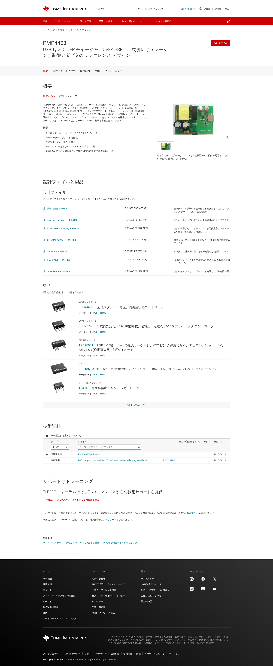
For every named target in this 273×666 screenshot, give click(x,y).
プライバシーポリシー (96, 653)
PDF (95, 313)
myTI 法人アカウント (151, 584)
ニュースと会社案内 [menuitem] (162, 21)
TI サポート (110, 519)
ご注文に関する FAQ (151, 595)
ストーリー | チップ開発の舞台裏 (59, 595)
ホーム (46, 30)
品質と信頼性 (98, 607)
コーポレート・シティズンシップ (59, 618)
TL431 (83, 388)
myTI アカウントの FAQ (103, 613)
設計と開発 (58, 30)
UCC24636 (86, 307)
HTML (103, 313)
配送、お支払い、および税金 (155, 590)
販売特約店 (146, 601)
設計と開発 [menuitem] (85, 21)
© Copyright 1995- (54, 659)
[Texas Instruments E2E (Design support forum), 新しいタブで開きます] (203, 590)
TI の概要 (47, 578)
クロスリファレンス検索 (104, 590)
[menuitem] (228, 21)
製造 (45, 613)
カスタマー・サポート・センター (108, 595)
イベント (47, 601)
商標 (138, 653)
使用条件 (191, 512)
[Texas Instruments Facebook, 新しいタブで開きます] (203, 580)
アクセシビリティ (52, 653)
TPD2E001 (86, 345)
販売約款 (115, 653)
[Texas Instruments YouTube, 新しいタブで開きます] (214, 590)
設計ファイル (220, 43)
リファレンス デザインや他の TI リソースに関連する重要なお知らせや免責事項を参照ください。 (91, 542)
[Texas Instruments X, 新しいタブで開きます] (214, 580)
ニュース (47, 590)
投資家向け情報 (50, 607)
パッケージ (97, 601)
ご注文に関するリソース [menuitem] (132, 21)
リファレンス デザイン (79, 30)
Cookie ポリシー (73, 653)
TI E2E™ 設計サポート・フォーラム (109, 584)
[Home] (65, 9)
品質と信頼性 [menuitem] (105, 21)
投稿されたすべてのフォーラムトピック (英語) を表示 (72, 500)
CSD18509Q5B (89, 369)
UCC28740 (86, 326)
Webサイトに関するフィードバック (162, 653)
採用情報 (47, 584)
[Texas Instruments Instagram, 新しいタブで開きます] (192, 580)
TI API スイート (148, 578)
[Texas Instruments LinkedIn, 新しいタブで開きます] (192, 590)
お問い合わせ (98, 578)
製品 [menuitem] (45, 21)
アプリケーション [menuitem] (64, 21)
